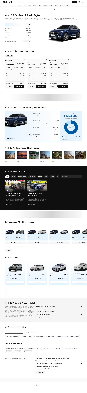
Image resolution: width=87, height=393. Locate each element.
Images (56, 5)
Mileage (45, 5)
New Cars (20, 2)
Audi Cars (16, 379)
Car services (60, 2)
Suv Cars (39, 348)
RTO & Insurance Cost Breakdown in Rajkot (45, 306)
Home (6, 379)
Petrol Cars (46, 348)
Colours (39, 5)
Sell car (44, 2)
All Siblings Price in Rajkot (30, 332)
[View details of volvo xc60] (59, 273)
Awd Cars (76, 348)
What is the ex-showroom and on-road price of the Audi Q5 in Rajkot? (52, 358)
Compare (66, 5)
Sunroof (52, 176)
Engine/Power (32, 176)
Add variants (10, 55)
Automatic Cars (31, 348)
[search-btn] (79, 2)
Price (25, 5)
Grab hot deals (19, 86)
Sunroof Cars (9, 351)
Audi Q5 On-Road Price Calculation (43, 309)
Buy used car (37, 2)
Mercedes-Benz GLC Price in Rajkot (55, 336)
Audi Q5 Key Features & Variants (43, 314)
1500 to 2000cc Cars (55, 348)
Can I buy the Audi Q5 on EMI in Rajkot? (44, 369)
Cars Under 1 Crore (28, 351)
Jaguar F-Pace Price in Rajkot (72, 336)
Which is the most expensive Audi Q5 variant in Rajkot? (48, 363)
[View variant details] (15, 74)
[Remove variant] (25, 59)
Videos (61, 5)
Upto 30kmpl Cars (67, 348)
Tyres (46, 176)
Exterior (40, 176)
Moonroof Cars (18, 351)
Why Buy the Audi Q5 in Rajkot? (43, 317)
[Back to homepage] (7, 2)
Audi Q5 (20, 5)
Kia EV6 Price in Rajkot (26, 336)
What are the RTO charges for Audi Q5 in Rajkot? (47, 366)
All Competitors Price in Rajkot (14, 332)
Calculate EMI (26, 41)
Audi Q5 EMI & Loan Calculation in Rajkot (45, 311)
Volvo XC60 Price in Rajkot (39, 336)
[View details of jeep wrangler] (15, 273)
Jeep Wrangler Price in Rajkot (12, 336)
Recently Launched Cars (11, 348)
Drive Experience (22, 176)
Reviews (50, 5)
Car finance (52, 2)
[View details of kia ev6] (37, 273)
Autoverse (28, 2)
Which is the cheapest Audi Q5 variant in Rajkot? (47, 360)
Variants (34, 5)
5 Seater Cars (22, 348)
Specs (29, 5)
